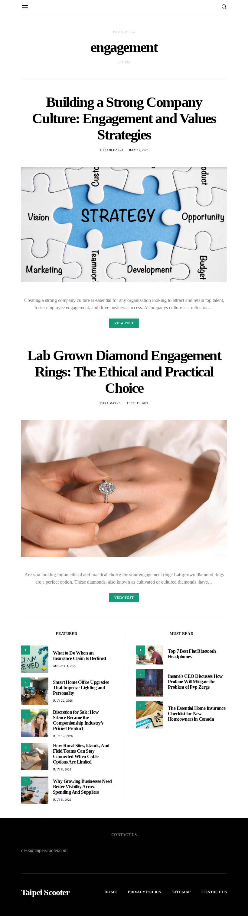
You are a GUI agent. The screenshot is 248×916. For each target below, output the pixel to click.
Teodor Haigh (111, 150)
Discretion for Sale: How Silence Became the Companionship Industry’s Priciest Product (78, 720)
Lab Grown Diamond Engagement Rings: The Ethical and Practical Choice (124, 371)
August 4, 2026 (65, 666)
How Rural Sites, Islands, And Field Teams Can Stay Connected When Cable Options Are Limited (81, 753)
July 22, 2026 (63, 700)
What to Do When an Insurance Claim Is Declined (79, 655)
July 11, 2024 (138, 150)
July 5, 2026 (62, 799)
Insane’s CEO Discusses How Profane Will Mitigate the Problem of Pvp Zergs (195, 682)
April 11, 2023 (137, 403)
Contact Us (214, 892)
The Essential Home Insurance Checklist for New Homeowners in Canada (196, 714)
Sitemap (181, 892)
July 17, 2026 (63, 736)
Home (110, 892)
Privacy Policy (145, 892)
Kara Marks (110, 403)
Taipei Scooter (45, 892)
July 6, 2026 (62, 769)
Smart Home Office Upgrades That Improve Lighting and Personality (81, 688)
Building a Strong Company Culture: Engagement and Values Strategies (124, 118)
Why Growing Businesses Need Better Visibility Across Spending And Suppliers (82, 787)
